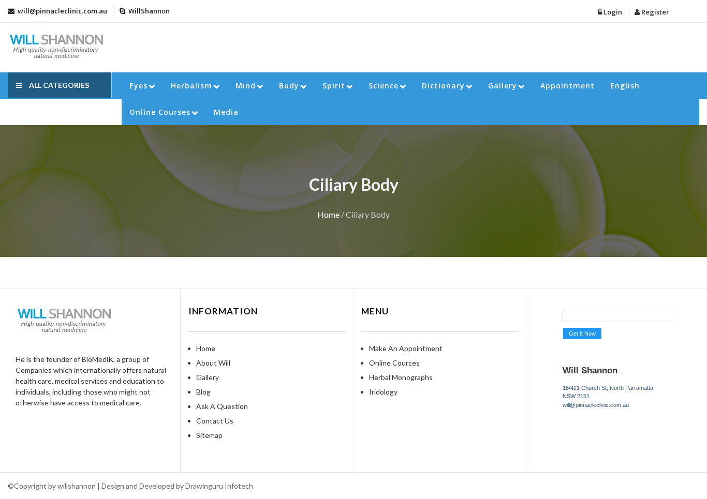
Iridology (383, 391)
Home (328, 214)
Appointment (567, 85)
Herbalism (191, 85)
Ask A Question (222, 406)
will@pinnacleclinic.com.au (61, 11)
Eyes (138, 85)
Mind (245, 85)
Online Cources (394, 362)
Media (226, 112)
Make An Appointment (406, 348)
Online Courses (159, 112)
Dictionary (443, 85)
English (625, 85)
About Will (213, 362)
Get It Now (582, 333)
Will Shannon (590, 370)
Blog (203, 391)
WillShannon (148, 11)
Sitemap (209, 435)
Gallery (502, 85)
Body (289, 85)
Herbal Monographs (401, 377)
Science (384, 85)
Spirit (333, 85)
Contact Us (214, 420)
